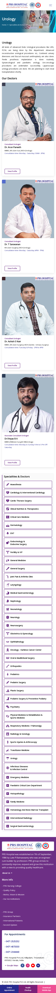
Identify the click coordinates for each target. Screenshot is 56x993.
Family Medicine (17, 801)
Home (4, 25)
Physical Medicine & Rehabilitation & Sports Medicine (26, 716)
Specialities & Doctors (17, 25)
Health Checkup (27, 988)
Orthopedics (15, 666)
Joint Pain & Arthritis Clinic (21, 576)
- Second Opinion (9, 925)
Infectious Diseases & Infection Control (19, 768)
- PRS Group (7, 912)
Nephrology (15, 601)
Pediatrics (14, 674)
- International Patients (12, 920)
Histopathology (17, 793)
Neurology (15, 617)
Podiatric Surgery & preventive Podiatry (28, 698)
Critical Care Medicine (19, 517)
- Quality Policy (8, 890)
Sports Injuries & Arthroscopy (23, 742)
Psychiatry (15, 706)
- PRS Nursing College (11, 886)
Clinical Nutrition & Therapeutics (24, 508)
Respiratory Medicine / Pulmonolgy (26, 725)
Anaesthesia (15, 484)
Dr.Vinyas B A (11, 438)
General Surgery (17, 568)
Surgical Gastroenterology (22, 826)
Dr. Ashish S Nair (13, 341)
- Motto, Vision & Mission (13, 894)
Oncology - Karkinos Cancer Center (26, 649)
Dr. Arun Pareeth (13, 147)
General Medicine (18, 560)
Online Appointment (9, 988)
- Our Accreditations (11, 899)
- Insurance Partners (11, 916)
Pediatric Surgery (18, 682)
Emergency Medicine (19, 777)
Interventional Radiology (21, 818)
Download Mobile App (46, 988)
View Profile (12, 171)
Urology (13, 758)
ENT (12, 533)
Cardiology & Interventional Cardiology (27, 492)
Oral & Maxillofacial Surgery (22, 658)
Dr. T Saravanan (12, 244)
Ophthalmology (17, 641)
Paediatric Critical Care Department (26, 785)
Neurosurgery (16, 625)
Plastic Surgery (17, 690)
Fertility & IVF (16, 552)
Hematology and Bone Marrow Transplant (29, 809)
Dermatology (16, 525)
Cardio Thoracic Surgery (21, 500)
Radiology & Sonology (20, 734)
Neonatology (16, 609)
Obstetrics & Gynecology (21, 633)
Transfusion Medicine (19, 750)
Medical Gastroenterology (22, 593)
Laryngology (15, 584)
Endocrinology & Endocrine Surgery (18, 543)
